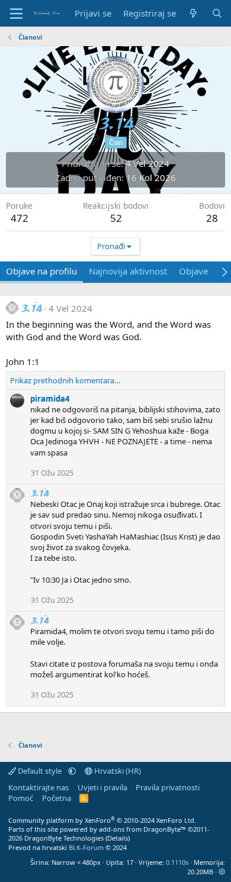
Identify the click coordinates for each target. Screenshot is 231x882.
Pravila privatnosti (168, 787)
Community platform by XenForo (102, 820)
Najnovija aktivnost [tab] (128, 271)
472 (19, 218)
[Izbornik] (16, 13)
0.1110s (177, 862)
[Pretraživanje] (217, 13)
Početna (56, 798)
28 (212, 218)
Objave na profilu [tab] (41, 271)
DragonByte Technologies (64, 837)
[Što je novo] (193, 13)
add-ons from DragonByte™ (142, 829)
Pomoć (20, 798)
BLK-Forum (86, 847)
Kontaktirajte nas (38, 787)
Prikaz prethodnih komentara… (65, 380)
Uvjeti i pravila (102, 787)
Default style (39, 770)
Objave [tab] (193, 271)
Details (117, 837)
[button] (72, 770)
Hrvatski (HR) (116, 770)
